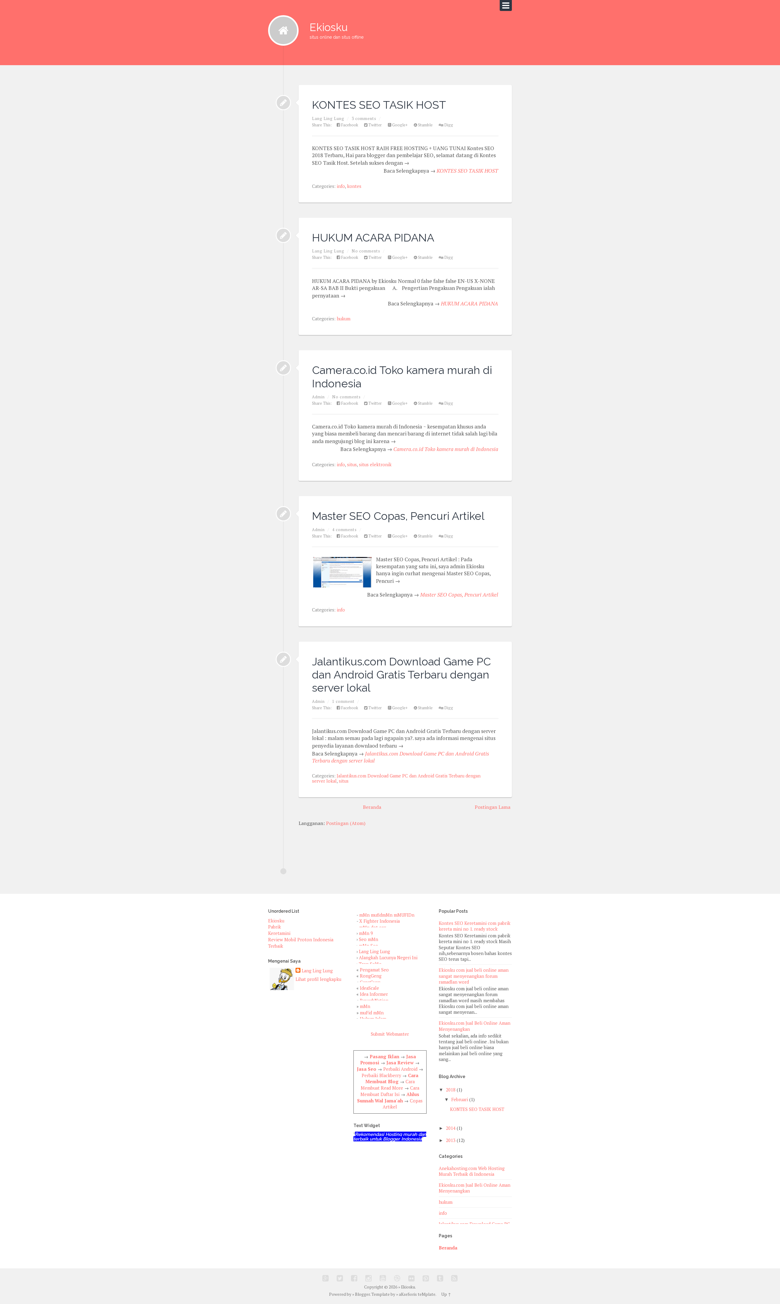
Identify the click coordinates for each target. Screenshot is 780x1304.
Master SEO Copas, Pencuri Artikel (398, 515)
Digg (448, 125)
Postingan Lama (492, 807)
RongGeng (370, 976)
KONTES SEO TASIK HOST (379, 104)
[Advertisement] (379, 843)
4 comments (344, 529)
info (341, 186)
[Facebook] (354, 1278)
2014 (451, 1128)
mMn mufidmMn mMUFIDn (386, 915)
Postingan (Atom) (345, 823)
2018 (451, 1090)
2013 (451, 1140)
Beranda (372, 807)
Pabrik (274, 927)
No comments (366, 251)
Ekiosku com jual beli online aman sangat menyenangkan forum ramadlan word (474, 976)
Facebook (349, 125)
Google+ (399, 125)
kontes (354, 186)
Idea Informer (374, 994)
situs (352, 464)
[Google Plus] (325, 1278)
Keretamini (279, 933)
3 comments (364, 118)
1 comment (343, 701)
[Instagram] (368, 1278)
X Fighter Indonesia (379, 921)
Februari (459, 1099)
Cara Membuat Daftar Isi (389, 1091)
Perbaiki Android (400, 1069)
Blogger (362, 1294)
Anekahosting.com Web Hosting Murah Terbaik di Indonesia (472, 1171)
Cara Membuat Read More (388, 1085)
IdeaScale (369, 988)
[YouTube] (383, 1278)
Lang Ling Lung (317, 971)
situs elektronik (375, 464)
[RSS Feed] (454, 1278)
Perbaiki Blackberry (381, 1075)
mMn (365, 1006)
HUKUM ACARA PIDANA (373, 237)
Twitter (374, 125)
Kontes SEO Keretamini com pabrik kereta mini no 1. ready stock (474, 926)
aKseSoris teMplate (417, 1294)
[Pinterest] (426, 1278)
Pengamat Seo (374, 970)
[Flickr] (411, 1278)
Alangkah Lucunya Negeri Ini (388, 957)
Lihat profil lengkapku (318, 979)
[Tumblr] (440, 1278)
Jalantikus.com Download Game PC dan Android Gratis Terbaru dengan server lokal (401, 674)
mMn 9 (366, 933)
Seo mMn (368, 939)
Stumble (425, 125)
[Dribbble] (397, 1278)
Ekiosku (336, 30)
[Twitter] (340, 1278)
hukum (343, 319)
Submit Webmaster (390, 1034)
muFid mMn (372, 1013)
